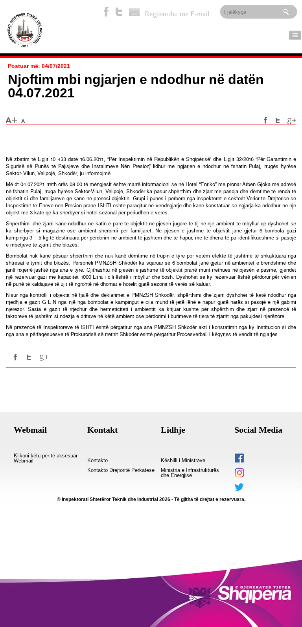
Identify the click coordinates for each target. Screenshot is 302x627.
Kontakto (97, 460)
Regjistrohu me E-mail (177, 14)
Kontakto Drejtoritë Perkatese (121, 470)
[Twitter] (119, 11)
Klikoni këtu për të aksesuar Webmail (45, 458)
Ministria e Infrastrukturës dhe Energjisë (190, 473)
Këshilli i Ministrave (183, 460)
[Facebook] (106, 11)
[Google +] (291, 120)
